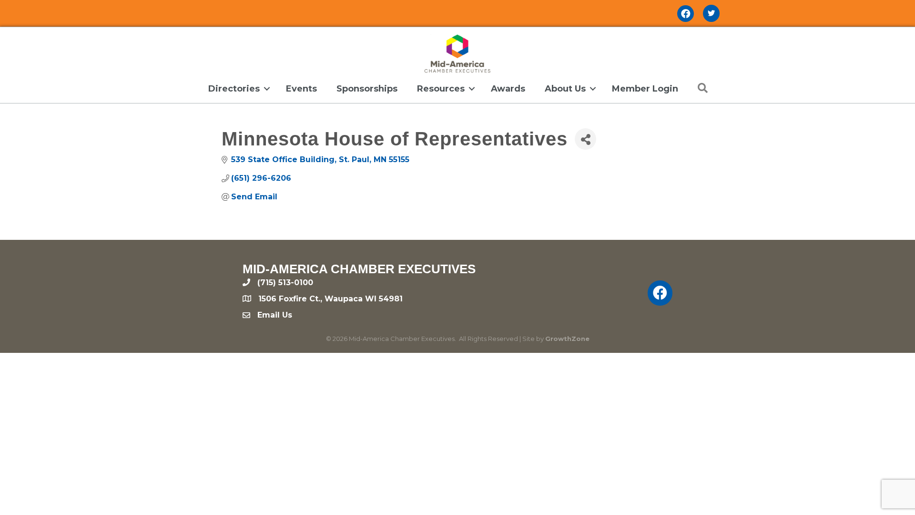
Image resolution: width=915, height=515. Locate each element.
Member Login (645, 88)
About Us (565, 88)
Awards (508, 88)
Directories (234, 88)
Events (301, 88)
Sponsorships (366, 88)
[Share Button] (585, 139)
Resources (441, 88)
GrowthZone (567, 338)
